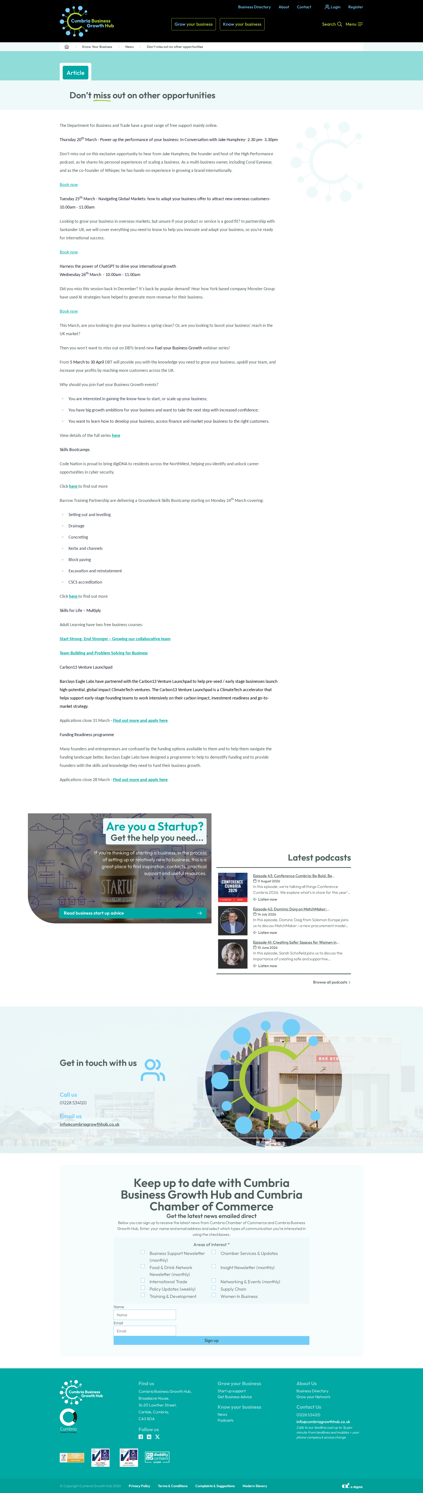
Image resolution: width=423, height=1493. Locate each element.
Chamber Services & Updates (249, 1253)
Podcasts (226, 1420)
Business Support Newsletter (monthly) (177, 1256)
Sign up (211, 1340)
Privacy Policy (139, 1486)
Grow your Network (313, 1396)
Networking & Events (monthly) (250, 1281)
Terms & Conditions (173, 1486)
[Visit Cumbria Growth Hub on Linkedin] (149, 1437)
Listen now (267, 899)
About (284, 6)
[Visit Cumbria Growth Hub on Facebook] (141, 1437)
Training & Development (173, 1296)
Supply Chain (233, 1289)
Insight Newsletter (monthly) (248, 1267)
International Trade (168, 1281)
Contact (304, 6)
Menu (351, 24)
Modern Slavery (255, 1486)
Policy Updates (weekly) (173, 1289)
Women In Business (239, 1296)
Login (336, 6)
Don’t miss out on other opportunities (175, 46)
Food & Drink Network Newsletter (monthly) (171, 1271)
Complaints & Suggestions (215, 1486)
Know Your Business (97, 46)
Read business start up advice (94, 913)
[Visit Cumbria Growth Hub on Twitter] (157, 1437)
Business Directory (254, 6)
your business (194, 24)
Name (119, 1306)
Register (355, 6)
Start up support (232, 1390)
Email (118, 1322)
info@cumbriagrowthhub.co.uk (323, 1421)
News (129, 46)
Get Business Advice (235, 1396)
